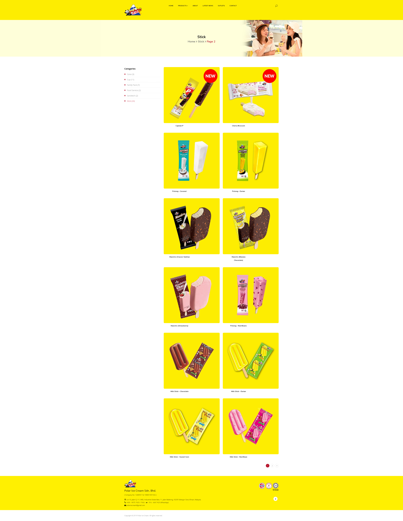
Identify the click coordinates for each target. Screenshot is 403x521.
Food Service (132, 90)
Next (277, 466)
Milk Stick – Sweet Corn (179, 457)
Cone (129, 74)
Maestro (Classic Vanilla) (179, 257)
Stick (201, 41)
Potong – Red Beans (238, 326)
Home (191, 41)
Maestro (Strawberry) (179, 326)
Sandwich (131, 95)
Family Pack (132, 85)
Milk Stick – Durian (238, 391)
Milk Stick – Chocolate (179, 391)
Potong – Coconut (179, 191)
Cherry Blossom (238, 126)
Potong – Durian (238, 191)
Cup (128, 79)
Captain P (179, 126)
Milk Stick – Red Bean (238, 457)
